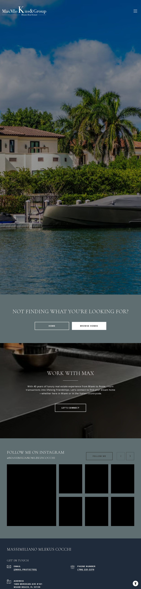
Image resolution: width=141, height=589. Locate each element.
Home (52, 326)
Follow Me (99, 456)
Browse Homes (89, 326)
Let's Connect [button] (71, 407)
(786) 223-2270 (85, 569)
